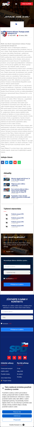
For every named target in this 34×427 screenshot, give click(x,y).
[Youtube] (25, 357)
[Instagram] (19, 357)
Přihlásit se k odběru (17, 284)
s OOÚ (10, 323)
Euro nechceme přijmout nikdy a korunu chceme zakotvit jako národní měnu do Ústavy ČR (19, 190)
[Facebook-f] (9, 357)
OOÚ (15, 278)
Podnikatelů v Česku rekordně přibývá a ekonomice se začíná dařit (20, 196)
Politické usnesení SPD (17, 214)
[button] (16, 3)
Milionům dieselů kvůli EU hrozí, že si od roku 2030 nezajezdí (20, 179)
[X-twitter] (14, 357)
